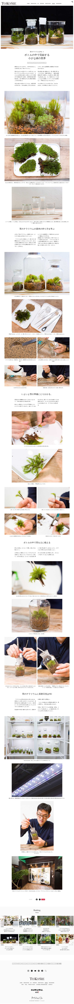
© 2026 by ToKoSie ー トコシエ (37, 1000)
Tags (26, 984)
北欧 (57, 963)
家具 (39, 963)
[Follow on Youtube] (35, 971)
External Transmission (41, 984)
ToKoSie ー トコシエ (9, 3)
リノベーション (30, 963)
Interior (42, 3)
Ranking (37, 911)
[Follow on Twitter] (32, 971)
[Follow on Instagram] (28, 971)
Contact (50, 984)
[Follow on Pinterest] (38, 971)
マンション (24, 963)
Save (44, 899)
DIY (38, 3)
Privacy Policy (31, 984)
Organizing (58, 3)
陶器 (60, 963)
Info (23, 984)
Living (28, 3)
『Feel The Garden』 (32, 891)
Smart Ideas (48, 3)
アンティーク (53, 963)
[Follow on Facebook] (42, 971)
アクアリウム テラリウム (32, 62)
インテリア (40, 62)
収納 (42, 963)
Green (53, 3)
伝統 (49, 963)
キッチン (35, 963)
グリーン (45, 963)
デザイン (44, 62)
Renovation (33, 3)
